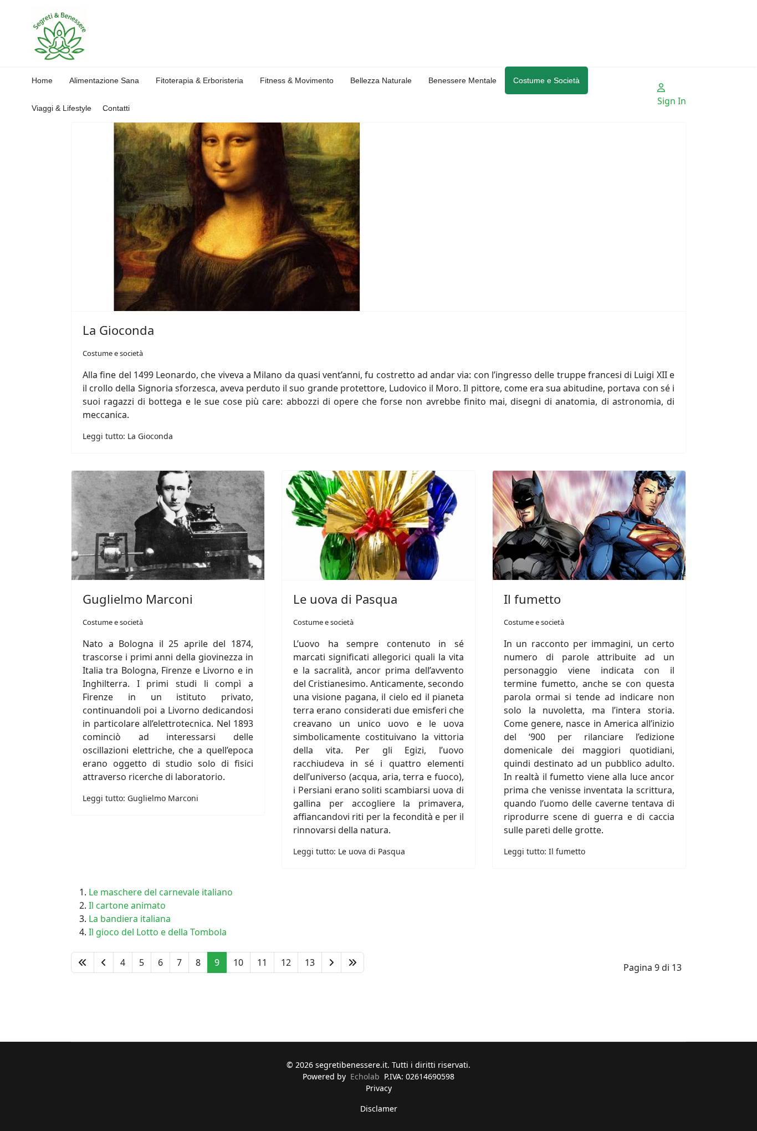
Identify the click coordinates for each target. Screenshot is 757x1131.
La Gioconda (118, 330)
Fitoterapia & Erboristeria (199, 80)
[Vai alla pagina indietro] (104, 962)
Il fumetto (532, 598)
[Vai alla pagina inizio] (82, 962)
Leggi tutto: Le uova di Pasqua (349, 851)
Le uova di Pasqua (345, 598)
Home (42, 80)
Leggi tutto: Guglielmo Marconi (140, 798)
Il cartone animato (127, 905)
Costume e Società (546, 80)
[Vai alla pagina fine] (352, 962)
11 (262, 962)
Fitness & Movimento (297, 80)
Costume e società (113, 353)
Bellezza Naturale (381, 80)
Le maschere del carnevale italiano (161, 892)
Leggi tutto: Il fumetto (544, 851)
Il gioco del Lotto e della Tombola (158, 932)
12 (286, 962)
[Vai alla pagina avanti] (331, 962)
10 (238, 962)
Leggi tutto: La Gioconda (128, 436)
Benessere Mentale (462, 80)
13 (310, 962)
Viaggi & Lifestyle (61, 108)
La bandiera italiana (130, 919)
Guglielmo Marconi (138, 598)
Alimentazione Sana (104, 80)
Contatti (116, 108)
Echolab (365, 1076)
